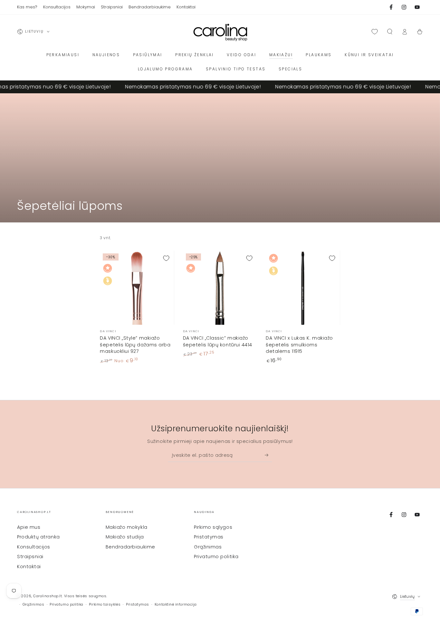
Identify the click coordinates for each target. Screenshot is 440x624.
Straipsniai (30, 556)
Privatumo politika (216, 556)
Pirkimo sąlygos (213, 527)
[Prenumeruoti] (268, 455)
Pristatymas (209, 537)
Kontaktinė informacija (176, 604)
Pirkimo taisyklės (104, 604)
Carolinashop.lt (47, 596)
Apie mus (28, 527)
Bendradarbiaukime (130, 547)
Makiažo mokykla (127, 527)
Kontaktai (29, 566)
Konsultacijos (33, 547)
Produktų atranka (38, 537)
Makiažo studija (125, 537)
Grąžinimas (208, 547)
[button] (389, 31)
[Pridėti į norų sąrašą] (166, 258)
